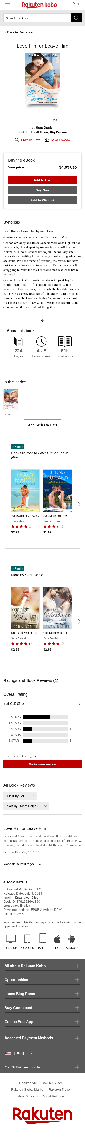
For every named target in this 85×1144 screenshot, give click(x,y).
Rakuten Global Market (27, 1089)
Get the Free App (19, 1022)
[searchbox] (42, 17)
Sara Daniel (44, 127)
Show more (72, 845)
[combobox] (20, 796)
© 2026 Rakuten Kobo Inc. (23, 1067)
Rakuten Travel (59, 1089)
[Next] (78, 504)
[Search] (76, 17)
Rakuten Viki (28, 1083)
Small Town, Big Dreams (49, 132)
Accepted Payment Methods (29, 1038)
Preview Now (30, 140)
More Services (27, 1096)
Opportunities (16, 980)
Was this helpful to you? (20, 864)
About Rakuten (53, 1096)
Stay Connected (18, 1008)
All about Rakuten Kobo (25, 966)
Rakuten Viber (52, 1083)
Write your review (42, 764)
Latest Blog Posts (20, 994)
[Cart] (76, 5)
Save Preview (60, 140)
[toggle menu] (7, 5)
